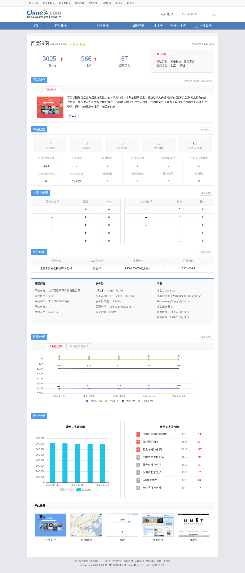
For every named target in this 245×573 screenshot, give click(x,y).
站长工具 (47, 3)
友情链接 (117, 561)
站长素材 (63, 3)
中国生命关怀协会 (153, 457)
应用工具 (124, 65)
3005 (50, 58)
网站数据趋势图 (79, 346)
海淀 (182, 65)
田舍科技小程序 (152, 464)
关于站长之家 (81, 561)
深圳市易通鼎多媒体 (155, 434)
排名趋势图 (55, 346)
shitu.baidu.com (58, 43)
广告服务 (106, 561)
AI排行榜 (138, 25)
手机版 (166, 561)
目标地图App (150, 441)
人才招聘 (139, 561)
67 (124, 58)
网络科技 (176, 61)
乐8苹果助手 (150, 480)
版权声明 (128, 561)
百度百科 (158, 540)
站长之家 (33, 3)
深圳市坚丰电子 (152, 472)
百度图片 (50, 540)
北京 (88, 65)
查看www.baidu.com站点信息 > (199, 80)
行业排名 (61, 25)
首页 (35, 25)
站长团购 (106, 3)
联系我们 (95, 561)
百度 (122, 540)
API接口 (93, 3)
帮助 (159, 561)
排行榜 (158, 25)
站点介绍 (50, 89)
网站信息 (161, 54)
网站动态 (150, 561)
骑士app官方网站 (153, 449)
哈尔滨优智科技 (152, 487)
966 (86, 58)
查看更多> (206, 129)
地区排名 (103, 25)
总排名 (53, 65)
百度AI (193, 540)
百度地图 (86, 540)
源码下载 (79, 3)
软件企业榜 (178, 25)
